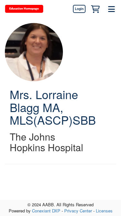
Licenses (104, 211)
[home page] (24, 9)
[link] (79, 9)
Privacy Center (78, 211)
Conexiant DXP (46, 211)
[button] (95, 9)
